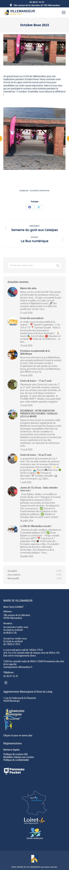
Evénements (44, 190)
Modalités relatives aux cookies (18, 757)
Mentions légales (11, 749)
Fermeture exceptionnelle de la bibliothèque (35, 352)
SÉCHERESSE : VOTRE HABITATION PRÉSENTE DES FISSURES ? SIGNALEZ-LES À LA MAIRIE (39, 413)
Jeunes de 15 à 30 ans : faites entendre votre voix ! (39, 489)
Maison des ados (28, 288)
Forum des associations (32, 318)
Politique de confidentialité (16, 759)
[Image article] (13, 292)
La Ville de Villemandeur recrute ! (36, 526)
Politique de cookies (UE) (15, 754)
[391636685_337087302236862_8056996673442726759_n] (34, 138)
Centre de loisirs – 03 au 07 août (35, 455)
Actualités (34, 190)
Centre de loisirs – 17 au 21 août (35, 380)
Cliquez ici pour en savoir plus (17, 735)
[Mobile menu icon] (64, 12)
